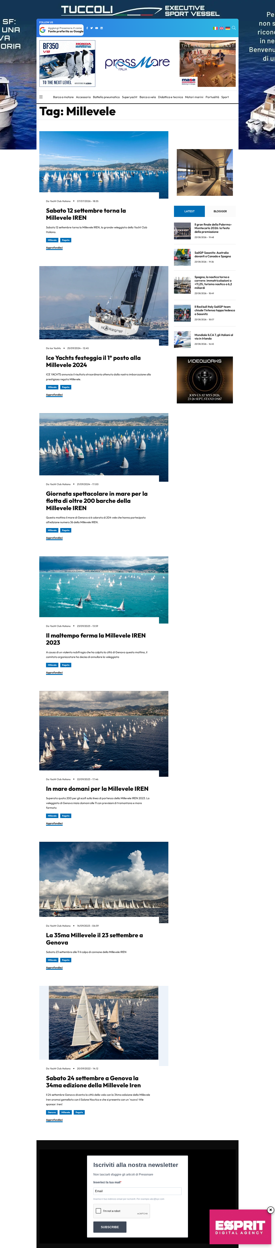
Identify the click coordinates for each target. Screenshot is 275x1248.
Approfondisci (54, 247)
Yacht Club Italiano (60, 201)
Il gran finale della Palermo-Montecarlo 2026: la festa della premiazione (213, 228)
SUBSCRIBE (110, 1227)
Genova (52, 1112)
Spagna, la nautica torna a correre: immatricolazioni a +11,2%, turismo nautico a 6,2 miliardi (213, 282)
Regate (65, 240)
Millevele (52, 240)
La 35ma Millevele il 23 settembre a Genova (94, 938)
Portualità (212, 97)
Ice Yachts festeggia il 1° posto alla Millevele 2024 (93, 361)
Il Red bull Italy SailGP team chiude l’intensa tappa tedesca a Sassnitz (215, 310)
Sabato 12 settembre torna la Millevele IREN (86, 214)
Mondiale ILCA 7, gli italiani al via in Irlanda (214, 336)
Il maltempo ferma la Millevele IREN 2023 (96, 639)
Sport (225, 97)
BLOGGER (220, 211)
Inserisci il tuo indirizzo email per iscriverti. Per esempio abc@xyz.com (128, 1199)
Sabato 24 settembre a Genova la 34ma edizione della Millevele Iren (93, 1081)
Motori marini (194, 97)
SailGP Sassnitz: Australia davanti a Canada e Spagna (213, 254)
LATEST (189, 211)
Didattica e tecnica (170, 97)
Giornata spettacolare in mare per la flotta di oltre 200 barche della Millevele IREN (97, 501)
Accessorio (83, 97)
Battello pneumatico (106, 97)
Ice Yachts (55, 348)
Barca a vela (148, 97)
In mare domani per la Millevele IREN (97, 788)
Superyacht (129, 97)
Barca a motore (63, 97)
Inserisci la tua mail (106, 1182)
